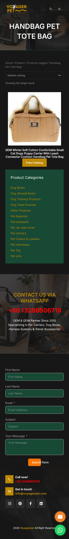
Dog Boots (18, 187)
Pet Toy (16, 250)
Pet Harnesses (20, 244)
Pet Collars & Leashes (25, 239)
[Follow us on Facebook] (30, 503)
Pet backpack (20, 222)
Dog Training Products (26, 199)
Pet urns (16, 256)
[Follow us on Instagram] (20, 503)
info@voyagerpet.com (31, 493)
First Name (12, 370)
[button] (50, 9)
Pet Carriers (18, 233)
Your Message (15, 436)
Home (9, 63)
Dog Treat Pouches (23, 205)
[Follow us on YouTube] (41, 503)
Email (9, 403)
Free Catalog (34, 162)
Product (20, 63)
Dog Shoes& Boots (23, 193)
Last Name (12, 386)
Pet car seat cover (23, 227)
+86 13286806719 (34, 310)
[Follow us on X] (9, 503)
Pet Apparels (19, 216)
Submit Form (36, 462)
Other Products (21, 210)
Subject (10, 419)
